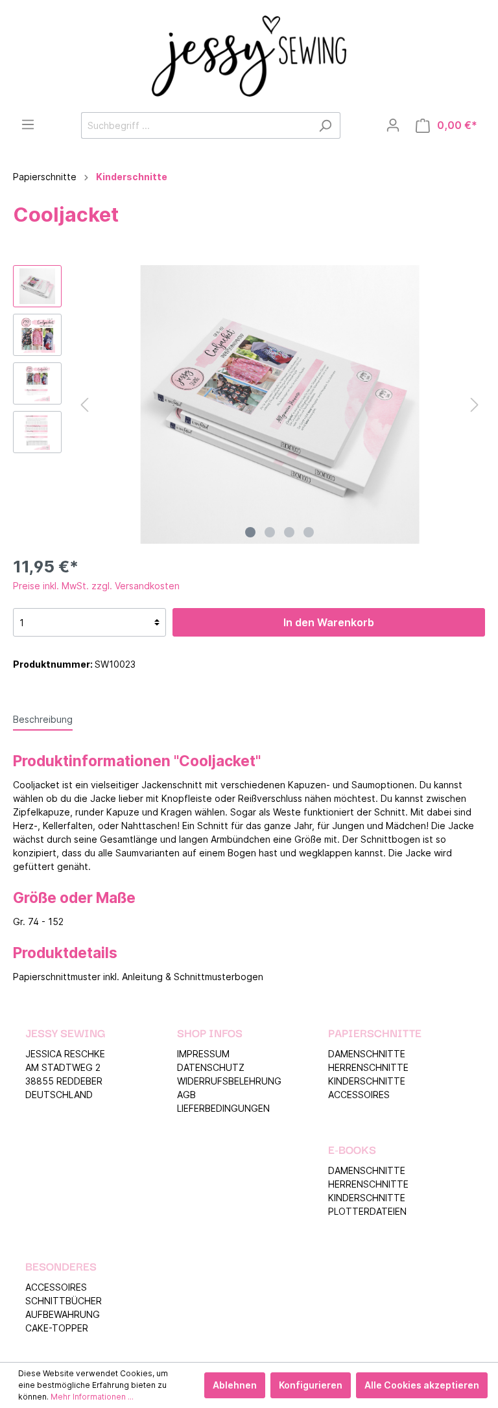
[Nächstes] (474, 405)
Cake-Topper (56, 1327)
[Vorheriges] (84, 405)
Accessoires (359, 1094)
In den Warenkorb (328, 622)
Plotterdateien (367, 1211)
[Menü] (28, 124)
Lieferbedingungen (223, 1108)
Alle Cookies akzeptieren (421, 1384)
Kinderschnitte (366, 1080)
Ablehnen (235, 1384)
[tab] (43, 719)
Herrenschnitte (368, 1067)
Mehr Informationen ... (92, 1397)
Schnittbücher (63, 1300)
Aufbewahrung (62, 1314)
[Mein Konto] (393, 125)
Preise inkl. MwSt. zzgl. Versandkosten (96, 585)
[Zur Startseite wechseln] (249, 56)
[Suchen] (325, 125)
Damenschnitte (366, 1053)
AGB (186, 1094)
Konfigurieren (310, 1384)
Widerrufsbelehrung (229, 1080)
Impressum (203, 1053)
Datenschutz (210, 1067)
